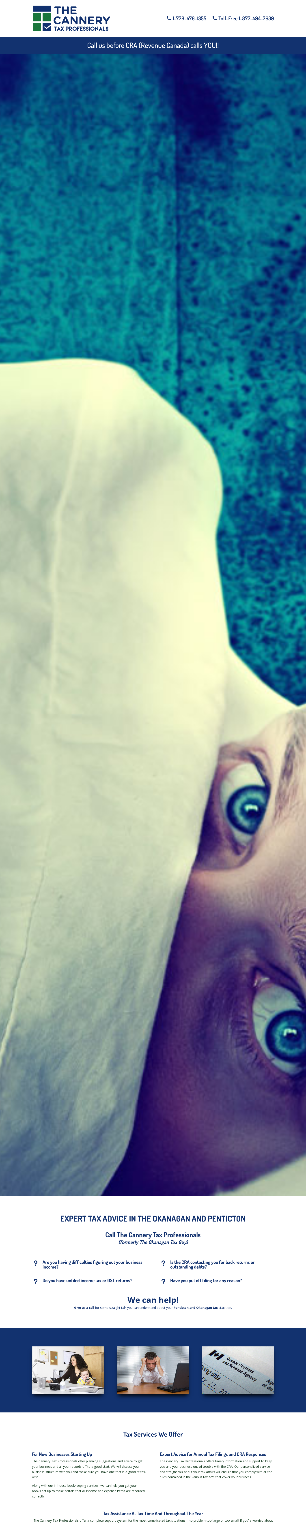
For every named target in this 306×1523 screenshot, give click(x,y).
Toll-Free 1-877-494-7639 (245, 19)
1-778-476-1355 (189, 19)
